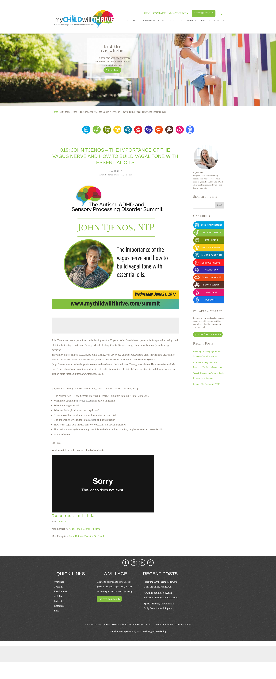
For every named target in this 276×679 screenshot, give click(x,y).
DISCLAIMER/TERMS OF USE (139, 624)
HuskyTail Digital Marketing (152, 631)
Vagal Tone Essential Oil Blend (84, 528)
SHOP (146, 13)
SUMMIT (219, 20)
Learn (180, 20)
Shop (56, 610)
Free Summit (60, 591)
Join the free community (208, 334)
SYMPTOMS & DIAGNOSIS (158, 20)
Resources (59, 605)
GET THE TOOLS (204, 13)
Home (126, 20)
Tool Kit (58, 586)
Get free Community (109, 598)
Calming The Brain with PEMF (206, 384)
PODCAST (206, 20)
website (62, 521)
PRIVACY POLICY (119, 624)
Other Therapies (115, 175)
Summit (102, 175)
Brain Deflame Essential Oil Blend (86, 536)
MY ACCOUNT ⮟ (179, 13)
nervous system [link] (85, 400)
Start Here (59, 581)
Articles (192, 20)
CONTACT (159, 13)
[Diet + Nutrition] (96, 132)
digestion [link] (91, 419)
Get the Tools (112, 70)
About (137, 20)
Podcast (129, 175)
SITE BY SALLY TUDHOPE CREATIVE (177, 624)
